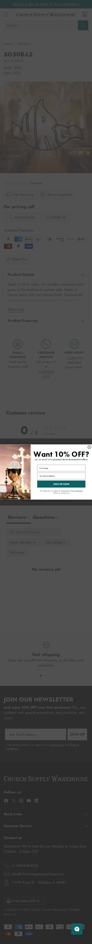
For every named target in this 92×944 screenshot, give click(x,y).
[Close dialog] (89, 447)
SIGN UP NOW (61, 484)
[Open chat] (77, 929)
